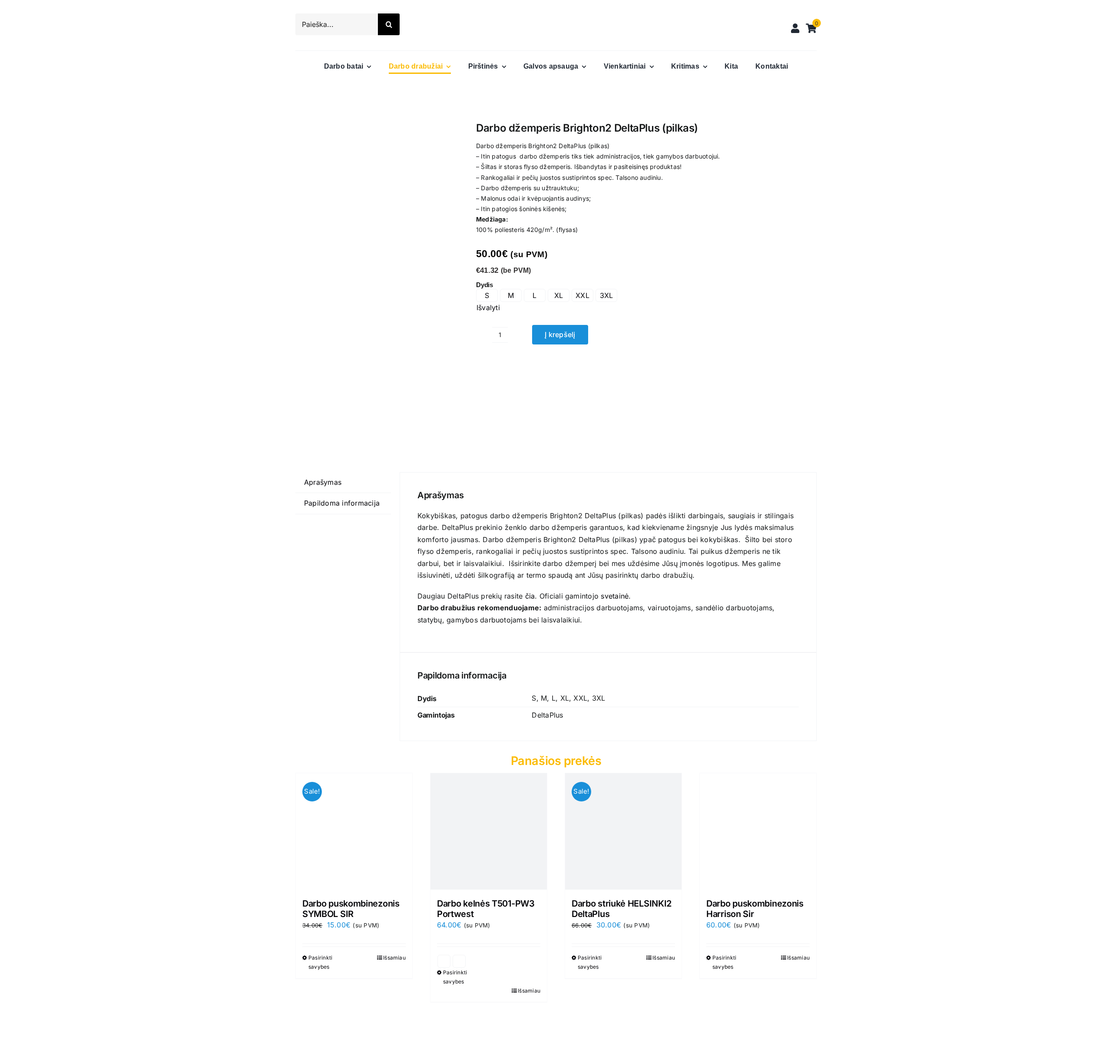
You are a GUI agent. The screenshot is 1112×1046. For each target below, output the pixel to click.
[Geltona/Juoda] (443, 961)
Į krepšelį (560, 334)
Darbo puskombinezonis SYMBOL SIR (351, 908)
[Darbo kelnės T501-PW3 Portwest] (488, 831)
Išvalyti (488, 307)
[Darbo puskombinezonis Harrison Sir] (758, 831)
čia (530, 596)
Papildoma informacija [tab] (342, 503)
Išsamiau (394, 957)
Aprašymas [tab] (322, 482)
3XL (606, 295)
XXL (582, 295)
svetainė (615, 596)
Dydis (484, 284)
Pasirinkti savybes (320, 962)
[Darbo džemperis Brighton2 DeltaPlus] (375, 277)
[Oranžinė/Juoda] (459, 961)
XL (558, 295)
